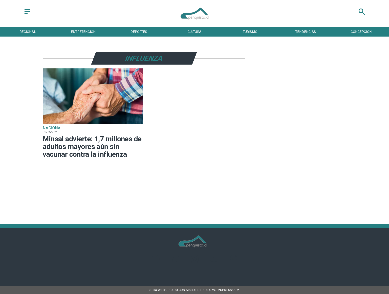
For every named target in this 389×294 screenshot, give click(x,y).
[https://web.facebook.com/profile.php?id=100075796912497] (156, 261)
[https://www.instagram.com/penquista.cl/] (194, 261)
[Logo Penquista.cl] (194, 22)
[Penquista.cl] (27, 14)
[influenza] (93, 123)
